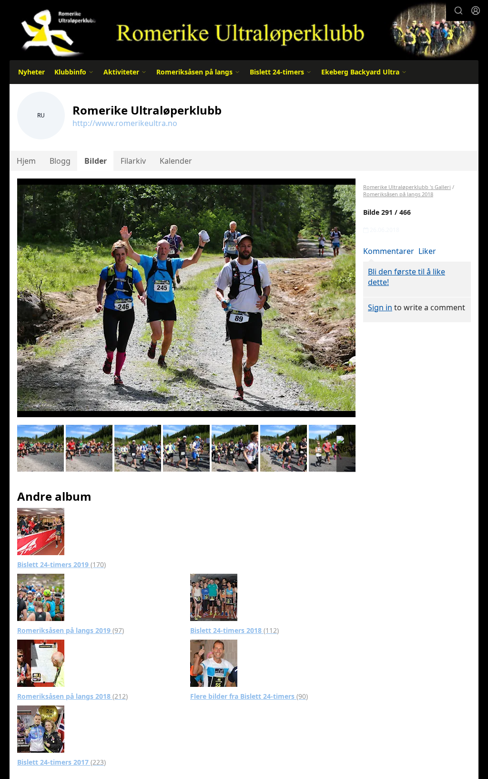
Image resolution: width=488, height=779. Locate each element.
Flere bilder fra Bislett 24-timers (249, 696)
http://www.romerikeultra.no (124, 123)
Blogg (60, 161)
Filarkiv (133, 161)
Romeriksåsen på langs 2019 (70, 630)
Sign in (380, 307)
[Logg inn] (475, 10)
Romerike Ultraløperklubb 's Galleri (407, 186)
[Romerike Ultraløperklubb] (244, 30)
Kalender (176, 161)
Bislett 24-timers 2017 (61, 762)
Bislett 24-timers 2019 (61, 564)
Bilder (95, 161)
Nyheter (31, 71)
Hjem (26, 161)
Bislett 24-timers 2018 (234, 630)
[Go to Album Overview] (40, 530)
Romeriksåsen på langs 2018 (72, 696)
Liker (427, 251)
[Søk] (458, 10)
